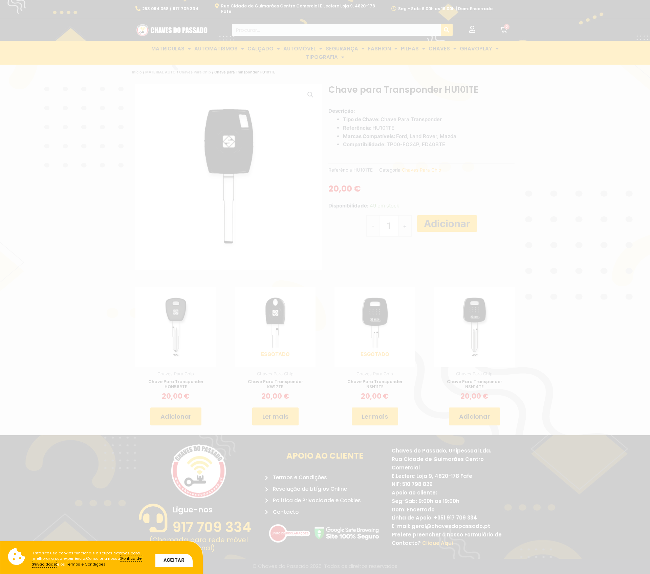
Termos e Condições (86, 564)
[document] (325, 287)
